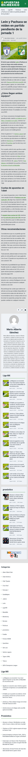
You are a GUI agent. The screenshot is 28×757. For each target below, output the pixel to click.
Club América (7, 577)
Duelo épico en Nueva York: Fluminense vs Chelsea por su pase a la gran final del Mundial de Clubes (17, 529)
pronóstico (6, 630)
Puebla (5, 634)
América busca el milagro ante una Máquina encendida (17, 424)
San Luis (5, 647)
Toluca (5, 661)
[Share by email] (25, 309)
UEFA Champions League (10, 665)
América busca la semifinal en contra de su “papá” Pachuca (17, 466)
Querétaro (10, 143)
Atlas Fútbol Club (8, 572)
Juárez (16, 161)
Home (3, 10)
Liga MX (10, 10)
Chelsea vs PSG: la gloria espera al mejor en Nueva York (17, 507)
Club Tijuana (6, 581)
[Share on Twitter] (21, 309)
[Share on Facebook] (18, 309)
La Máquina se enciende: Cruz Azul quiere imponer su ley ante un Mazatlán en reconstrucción (14, 679)
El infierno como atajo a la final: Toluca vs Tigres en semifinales (17, 433)
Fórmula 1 (5, 590)
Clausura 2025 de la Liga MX (15, 82)
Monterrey (10, 141)
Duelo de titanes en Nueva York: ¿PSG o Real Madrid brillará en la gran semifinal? (14, 735)
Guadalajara (6, 594)
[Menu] (25, 3)
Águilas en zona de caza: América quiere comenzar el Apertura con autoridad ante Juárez (15, 687)
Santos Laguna (19, 134)
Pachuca (18, 10)
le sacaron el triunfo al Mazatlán (10, 165)
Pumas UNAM (7, 639)
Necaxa (5, 621)
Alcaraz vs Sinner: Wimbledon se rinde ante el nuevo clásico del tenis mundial (14, 723)
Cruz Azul (5, 585)
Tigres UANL (6, 656)
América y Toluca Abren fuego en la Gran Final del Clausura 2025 (17, 415)
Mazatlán (5, 612)
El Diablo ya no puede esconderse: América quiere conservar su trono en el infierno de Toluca (14, 695)
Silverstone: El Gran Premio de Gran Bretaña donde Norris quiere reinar (17, 540)
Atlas (18, 156)
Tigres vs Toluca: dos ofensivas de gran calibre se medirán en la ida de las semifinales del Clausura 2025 (17, 455)
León (17, 38)
